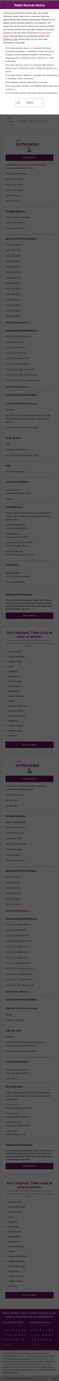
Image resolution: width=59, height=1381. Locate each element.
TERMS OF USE (10, 39)
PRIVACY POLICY (38, 36)
